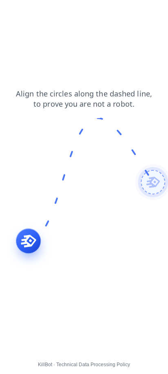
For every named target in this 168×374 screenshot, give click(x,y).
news (62, 12)
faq (10, 12)
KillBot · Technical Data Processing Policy (84, 364)
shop (84, 12)
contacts (34, 12)
